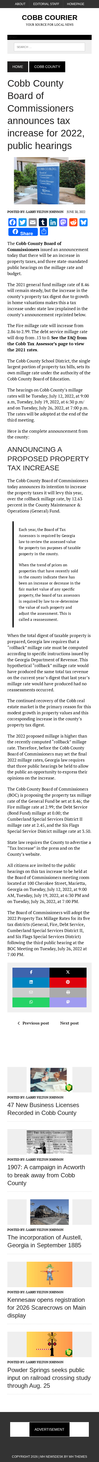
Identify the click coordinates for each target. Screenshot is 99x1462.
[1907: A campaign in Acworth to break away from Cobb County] (49, 1151)
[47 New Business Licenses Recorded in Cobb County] (49, 1089)
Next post (69, 1023)
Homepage (75, 4)
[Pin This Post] (68, 982)
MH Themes (78, 1456)
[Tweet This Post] (68, 973)
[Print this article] (68, 992)
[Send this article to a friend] (31, 992)
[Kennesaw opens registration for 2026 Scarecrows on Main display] (49, 1283)
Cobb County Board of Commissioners (34, 246)
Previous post (36, 1023)
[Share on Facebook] (31, 973)
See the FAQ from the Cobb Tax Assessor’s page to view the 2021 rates (47, 344)
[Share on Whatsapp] (31, 1002)
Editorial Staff (46, 4)
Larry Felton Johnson (44, 212)
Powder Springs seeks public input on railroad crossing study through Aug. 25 (49, 1378)
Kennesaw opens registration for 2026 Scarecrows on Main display (46, 1307)
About (20, 4)
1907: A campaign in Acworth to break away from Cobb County (46, 1175)
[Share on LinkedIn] (31, 982)
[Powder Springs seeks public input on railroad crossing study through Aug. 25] (49, 1354)
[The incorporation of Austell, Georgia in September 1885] (49, 1221)
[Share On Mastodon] (68, 1002)
